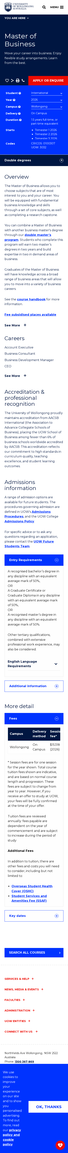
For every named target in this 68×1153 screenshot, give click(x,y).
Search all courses (27, 952)
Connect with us (19, 1031)
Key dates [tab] (17, 916)
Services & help (17, 979)
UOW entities (15, 1021)
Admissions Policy (19, 521)
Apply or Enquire (48, 80)
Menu (54, 7)
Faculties (12, 1000)
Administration (17, 1010)
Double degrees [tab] (18, 160)
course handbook (31, 299)
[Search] (44, 7)
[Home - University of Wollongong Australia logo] (19, 7)
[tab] (34, 560)
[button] (7, 80)
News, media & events (22, 989)
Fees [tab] (13, 718)
